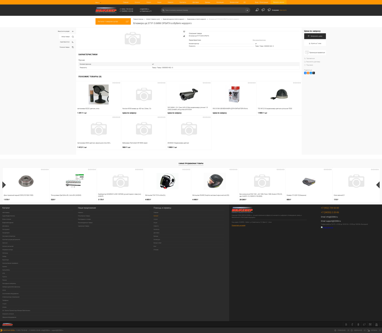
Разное (4, 280)
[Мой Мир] (311, 73)
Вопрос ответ (234, 2)
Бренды (207, 2)
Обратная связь (9, 330)
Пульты (4, 276)
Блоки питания (6, 219)
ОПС (3, 273)
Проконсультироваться (317, 52)
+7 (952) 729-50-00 (21, 330)
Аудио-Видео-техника (8, 216)
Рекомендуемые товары (85, 222)
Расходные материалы (9, 283)
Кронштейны (6, 270)
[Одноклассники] (308, 73)
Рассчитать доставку (313, 62)
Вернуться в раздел (64, 31)
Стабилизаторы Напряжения (10, 297)
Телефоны (5, 300)
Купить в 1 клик (316, 43)
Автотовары (6, 212)
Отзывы (156, 249)
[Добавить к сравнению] (184, 36)
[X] (313, 73)
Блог (155, 246)
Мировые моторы (7, 249)
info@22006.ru (332, 217)
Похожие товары (65, 47)
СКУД (4, 290)
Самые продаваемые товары (191, 163)
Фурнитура (5, 260)
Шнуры (4, 307)
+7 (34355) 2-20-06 (34, 330)
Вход (256, 2)
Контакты (183, 2)
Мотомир (5, 253)
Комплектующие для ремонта (11, 239)
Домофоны (5, 226)
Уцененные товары (83, 226)
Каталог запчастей (7, 246)
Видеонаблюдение (7, 222)
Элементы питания (8, 314)
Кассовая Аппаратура (8, 236)
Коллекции (220, 2)
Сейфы (4, 256)
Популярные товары (84, 216)
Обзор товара (65, 36)
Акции (159, 2)
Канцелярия (5, 232)
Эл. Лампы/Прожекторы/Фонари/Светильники (16, 310)
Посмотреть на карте (238, 225)
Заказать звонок (278, 2)
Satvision (5, 243)
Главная (125, 2)
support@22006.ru (333, 221)
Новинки (80, 212)
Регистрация (264, 2)
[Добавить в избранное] (184, 31)
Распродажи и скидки (84, 219)
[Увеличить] (132, 39)
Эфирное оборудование (9, 317)
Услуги (149, 2)
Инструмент (6, 229)
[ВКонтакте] (305, 73)
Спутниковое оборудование (10, 293)
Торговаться (310, 58)
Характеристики (65, 42)
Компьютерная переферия (10, 263)
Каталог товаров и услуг (108, 21)
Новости (170, 2)
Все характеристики (259, 40)
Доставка (195, 2)
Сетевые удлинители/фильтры (11, 287)
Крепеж (4, 266)
